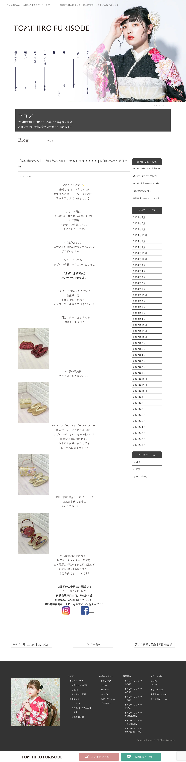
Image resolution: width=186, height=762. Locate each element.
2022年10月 (140, 337)
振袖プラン (25, 55)
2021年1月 (139, 445)
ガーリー (105, 689)
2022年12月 (140, 325)
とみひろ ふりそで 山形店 (133, 682)
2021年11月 (140, 385)
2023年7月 (139, 307)
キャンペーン (88, 60)
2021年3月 (139, 433)
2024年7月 (139, 265)
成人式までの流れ (80, 685)
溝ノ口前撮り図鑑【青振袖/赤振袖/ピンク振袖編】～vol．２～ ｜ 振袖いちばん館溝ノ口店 (154, 645)
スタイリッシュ (108, 698)
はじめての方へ (77, 680)
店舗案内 (127, 676)
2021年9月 (139, 397)
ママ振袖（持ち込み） (82, 707)
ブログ (137, 461)
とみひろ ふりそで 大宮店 (133, 706)
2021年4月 (139, 427)
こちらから (86, 599)
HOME (71, 676)
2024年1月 (139, 289)
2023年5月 (139, 313)
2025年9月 (139, 241)
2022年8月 (139, 343)
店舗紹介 (54, 53)
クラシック (106, 680)
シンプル (105, 694)
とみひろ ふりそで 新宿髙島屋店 (133, 714)
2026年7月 (139, 217)
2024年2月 (139, 283)
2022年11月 (140, 331)
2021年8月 (139, 403)
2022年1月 (139, 373)
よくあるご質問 (79, 694)
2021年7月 (139, 409)
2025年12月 (140, 235)
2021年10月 (140, 391)
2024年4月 (139, 271)
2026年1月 (139, 229)
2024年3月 (139, 277)
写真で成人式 (78, 717)
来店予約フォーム (159, 694)
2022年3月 (139, 361)
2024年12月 (140, 253)
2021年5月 (139, 421)
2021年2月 (139, 439)
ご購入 (75, 712)
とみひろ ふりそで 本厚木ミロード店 (133, 730)
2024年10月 (140, 259)
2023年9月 (139, 301)
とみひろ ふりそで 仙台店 (133, 690)
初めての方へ (15, 57)
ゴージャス (106, 703)
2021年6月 (139, 415)
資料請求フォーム (159, 698)
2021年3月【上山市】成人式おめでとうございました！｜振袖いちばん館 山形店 (31, 645)
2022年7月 (139, 349)
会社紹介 (76, 689)
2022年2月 (139, 367)
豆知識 (64, 51)
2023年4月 (139, 319)
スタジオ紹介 (45, 57)
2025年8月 (139, 247)
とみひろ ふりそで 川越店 (133, 698)
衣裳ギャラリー (35, 59)
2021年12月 (140, 379)
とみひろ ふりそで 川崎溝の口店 (133, 722)
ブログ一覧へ (93, 644)
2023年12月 (140, 295)
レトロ (104, 685)
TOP (155, 105)
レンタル (76, 703)
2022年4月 (139, 355)
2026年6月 (139, 223)
